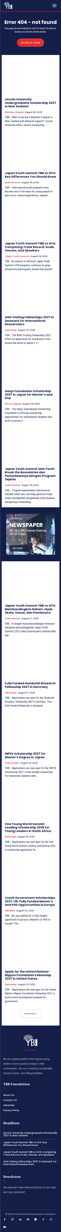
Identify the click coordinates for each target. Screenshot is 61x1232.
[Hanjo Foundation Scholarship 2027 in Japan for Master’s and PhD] (30, 368)
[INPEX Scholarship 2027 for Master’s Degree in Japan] (30, 730)
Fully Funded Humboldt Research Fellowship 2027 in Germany (30, 685)
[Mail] (28, 1219)
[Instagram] (12, 1219)
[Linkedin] (20, 1219)
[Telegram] (36, 1219)
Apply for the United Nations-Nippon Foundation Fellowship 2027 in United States (28, 975)
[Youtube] (5, 1227)
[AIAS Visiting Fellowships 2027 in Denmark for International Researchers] (30, 294)
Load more (29, 1013)
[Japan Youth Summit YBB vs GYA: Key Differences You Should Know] (30, 150)
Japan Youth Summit (17, 256)
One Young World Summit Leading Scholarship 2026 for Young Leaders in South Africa (28, 827)
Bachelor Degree (14, 112)
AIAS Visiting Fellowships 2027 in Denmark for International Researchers (29, 320)
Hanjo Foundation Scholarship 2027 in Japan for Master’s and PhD (29, 394)
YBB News (10, 910)
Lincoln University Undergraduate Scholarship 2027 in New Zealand (30, 102)
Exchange (10, 836)
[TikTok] (43, 1219)
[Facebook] (5, 1219)
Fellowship (11, 330)
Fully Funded (12, 763)
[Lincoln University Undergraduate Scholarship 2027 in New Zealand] (30, 76)
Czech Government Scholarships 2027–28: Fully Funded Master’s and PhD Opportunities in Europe (30, 901)
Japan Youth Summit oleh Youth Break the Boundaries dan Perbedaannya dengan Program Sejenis (30, 474)
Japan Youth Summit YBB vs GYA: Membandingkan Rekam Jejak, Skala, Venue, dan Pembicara (30, 609)
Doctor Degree (13, 404)
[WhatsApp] (51, 1219)
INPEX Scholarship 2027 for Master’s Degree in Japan (25, 755)
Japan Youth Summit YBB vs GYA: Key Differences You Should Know (30, 175)
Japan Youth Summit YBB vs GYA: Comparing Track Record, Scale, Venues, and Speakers (30, 246)
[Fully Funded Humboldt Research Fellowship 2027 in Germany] (30, 660)
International (12, 182)
